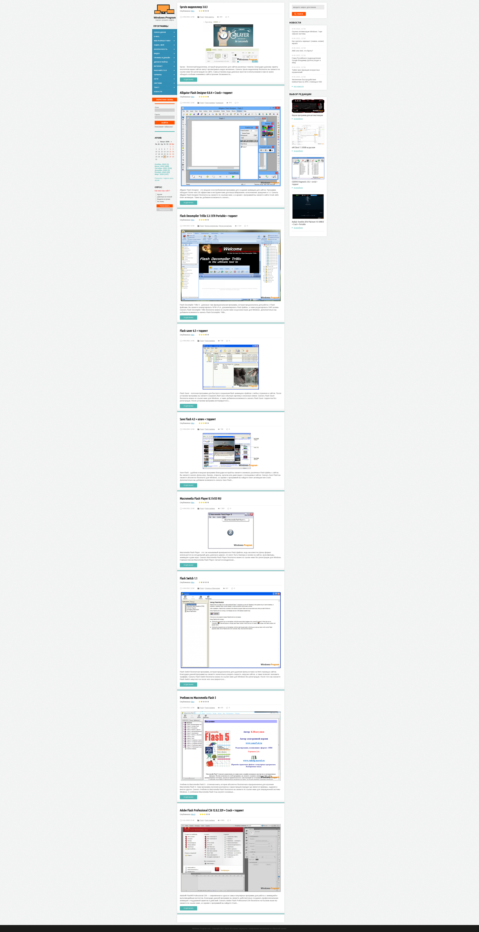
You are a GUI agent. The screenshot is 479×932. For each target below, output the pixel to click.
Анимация (219, 103)
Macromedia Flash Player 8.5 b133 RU (200, 498)
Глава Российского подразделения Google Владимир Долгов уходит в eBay (306, 60)
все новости (299, 86)
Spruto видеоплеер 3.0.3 (194, 7)
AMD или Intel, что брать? (302, 51)
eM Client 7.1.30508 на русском (303, 147)
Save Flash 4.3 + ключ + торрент (198, 419)
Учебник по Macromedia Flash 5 (198, 697)
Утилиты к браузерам (212, 588)
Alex (192, 11)
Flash (202, 17)
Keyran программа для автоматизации (307, 115)
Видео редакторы (225, 226)
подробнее (298, 119)
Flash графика (210, 103)
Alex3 (193, 814)
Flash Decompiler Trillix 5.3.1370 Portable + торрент (209, 216)
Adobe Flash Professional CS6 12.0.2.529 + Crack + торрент (212, 810)
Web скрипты (209, 17)
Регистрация (159, 126)
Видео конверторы (211, 226)
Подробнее (188, 79)
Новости (158, 92)
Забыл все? (169, 126)
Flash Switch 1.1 (188, 578)
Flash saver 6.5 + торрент (194, 330)
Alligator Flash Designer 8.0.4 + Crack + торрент (206, 92)
